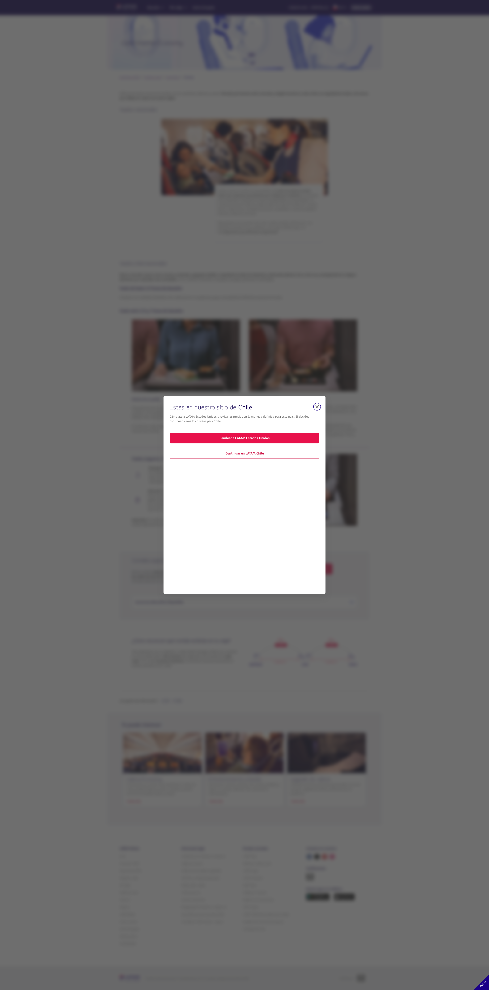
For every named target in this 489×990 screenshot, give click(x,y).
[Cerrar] (317, 407)
